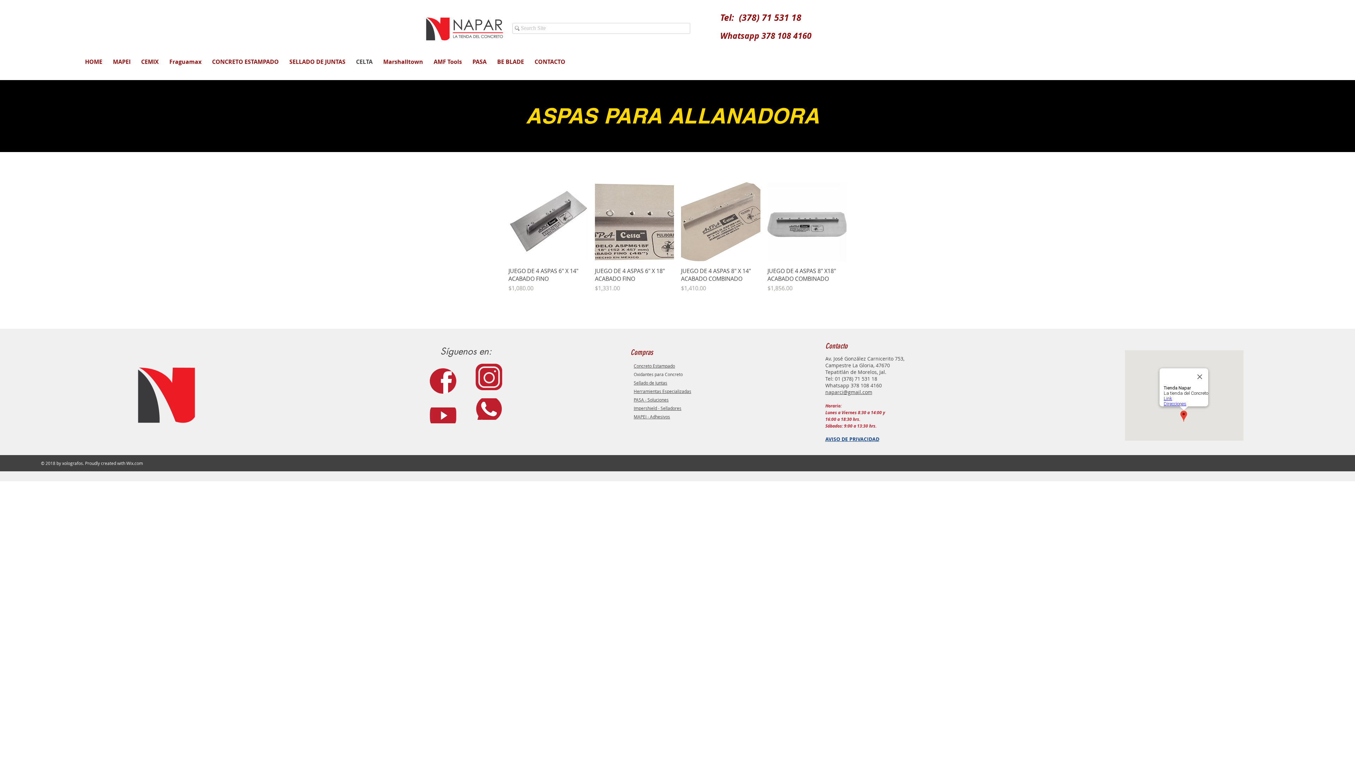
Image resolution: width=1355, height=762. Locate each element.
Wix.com (134, 463)
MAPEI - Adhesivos (652, 416)
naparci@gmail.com (848, 392)
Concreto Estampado (654, 366)
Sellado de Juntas (650, 383)
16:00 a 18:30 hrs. (842, 419)
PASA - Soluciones (651, 400)
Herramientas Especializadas (662, 391)
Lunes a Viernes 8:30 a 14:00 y (855, 413)
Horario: (833, 406)
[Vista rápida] (548, 221)
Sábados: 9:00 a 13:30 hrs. (851, 426)
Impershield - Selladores (657, 408)
